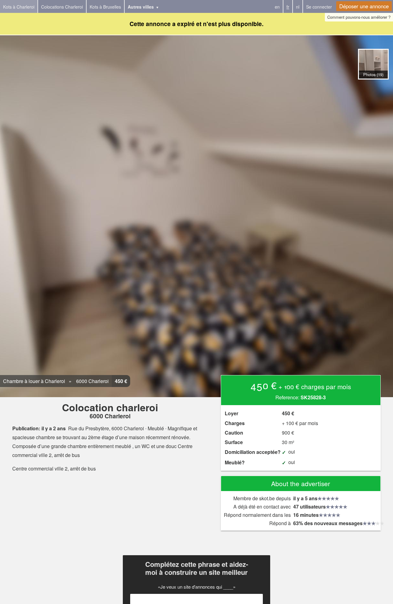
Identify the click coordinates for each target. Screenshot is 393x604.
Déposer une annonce (364, 6)
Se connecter (319, 7)
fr (287, 7)
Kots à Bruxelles (105, 7)
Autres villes (141, 7)
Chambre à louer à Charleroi (34, 381)
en (277, 7)
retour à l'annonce (373, 86)
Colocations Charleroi (62, 7)
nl (297, 7)
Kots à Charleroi (18, 7)
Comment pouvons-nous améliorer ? (359, 17)
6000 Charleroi (92, 381)
